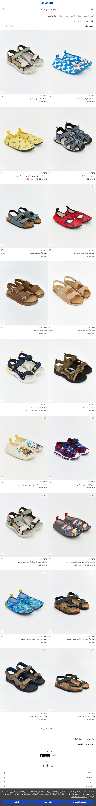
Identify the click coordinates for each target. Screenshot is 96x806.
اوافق (16, 802)
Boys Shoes (64, 16)
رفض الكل (48, 802)
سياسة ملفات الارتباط (79, 797)
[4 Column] (7, 26)
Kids (79, 16)
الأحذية (73, 16)
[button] (50, 91)
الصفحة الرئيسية (89, 16)
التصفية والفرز (89, 26)
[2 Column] (11, 26)
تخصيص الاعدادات (79, 802)
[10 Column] (3, 26)
